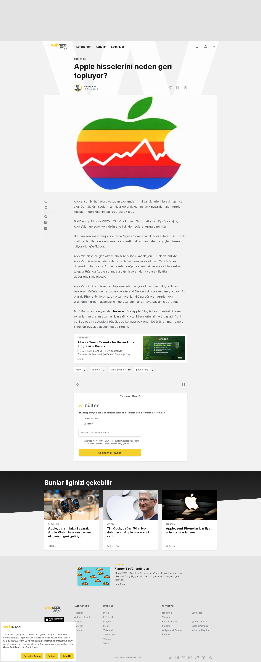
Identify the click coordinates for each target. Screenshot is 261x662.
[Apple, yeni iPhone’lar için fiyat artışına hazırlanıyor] (189, 505)
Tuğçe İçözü (113, 546)
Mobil (106, 626)
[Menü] (45, 47)
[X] (170, 657)
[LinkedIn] (176, 657)
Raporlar (78, 630)
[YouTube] (183, 657)
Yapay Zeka (109, 634)
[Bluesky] (196, 657)
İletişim (166, 634)
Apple (79, 369)
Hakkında (167, 612)
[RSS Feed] (209, 657)
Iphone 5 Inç (142, 369)
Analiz (78, 59)
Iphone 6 (96, 369)
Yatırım (110, 524)
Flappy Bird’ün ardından (132, 568)
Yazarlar (166, 617)
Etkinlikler (117, 46)
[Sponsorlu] (164, 348)
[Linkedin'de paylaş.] (45, 228)
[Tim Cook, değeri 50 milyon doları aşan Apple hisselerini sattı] (130, 505)
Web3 (106, 643)
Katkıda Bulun (169, 621)
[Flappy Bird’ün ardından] (93, 576)
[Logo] (59, 46)
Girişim (107, 621)
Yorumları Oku (130, 396)
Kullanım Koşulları (201, 630)
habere (118, 311)
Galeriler (78, 626)
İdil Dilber (52, 546)
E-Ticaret (108, 617)
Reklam (166, 626)
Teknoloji (53, 524)
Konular (101, 46)
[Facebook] (203, 657)
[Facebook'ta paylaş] (45, 216)
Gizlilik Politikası (200, 626)
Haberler (78, 612)
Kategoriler (83, 46)
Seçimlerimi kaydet (109, 452)
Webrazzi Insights (83, 617)
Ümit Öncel (120, 584)
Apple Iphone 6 (118, 369)
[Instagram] (190, 657)
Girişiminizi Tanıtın (172, 630)
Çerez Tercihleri (200, 621)
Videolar (78, 621)
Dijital (106, 612)
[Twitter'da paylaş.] (45, 222)
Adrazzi (81, 359)
